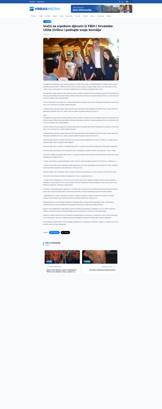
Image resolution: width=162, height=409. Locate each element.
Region (55, 16)
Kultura (92, 16)
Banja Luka (69, 16)
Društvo (85, 16)
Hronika (77, 16)
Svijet (61, 16)
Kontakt (32, 1)
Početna (33, 16)
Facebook (55, 232)
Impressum (40, 1)
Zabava (109, 16)
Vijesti (41, 16)
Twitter (66, 232)
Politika (47, 16)
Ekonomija (100, 16)
